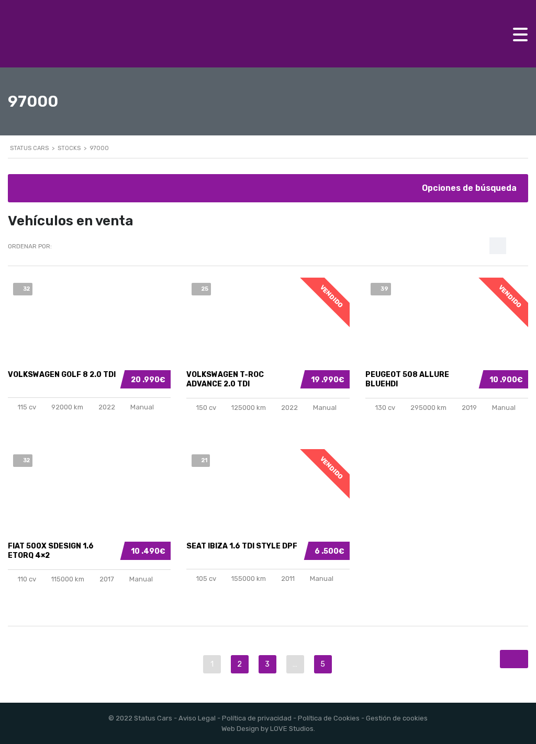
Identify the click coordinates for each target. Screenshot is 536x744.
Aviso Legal (197, 718)
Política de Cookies (329, 718)
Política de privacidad (257, 718)
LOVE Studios (292, 728)
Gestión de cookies (397, 718)
